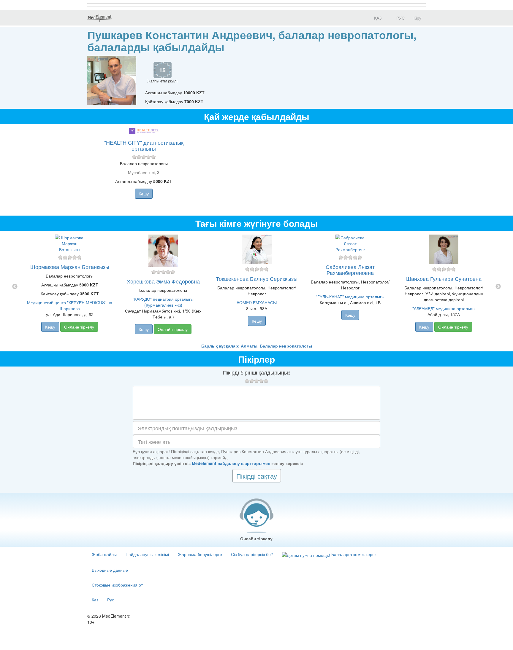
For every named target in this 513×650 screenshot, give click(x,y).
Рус (110, 600)
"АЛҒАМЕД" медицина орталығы (443, 308)
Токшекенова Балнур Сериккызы (256, 278)
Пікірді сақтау (256, 475)
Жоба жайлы (104, 554)
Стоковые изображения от (117, 585)
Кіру (417, 18)
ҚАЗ (377, 18)
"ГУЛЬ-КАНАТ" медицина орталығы (350, 296)
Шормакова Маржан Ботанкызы (69, 266)
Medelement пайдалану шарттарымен (231, 463)
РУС (400, 18)
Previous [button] (15, 287)
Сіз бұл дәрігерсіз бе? (252, 554)
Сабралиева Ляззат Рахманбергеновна (350, 269)
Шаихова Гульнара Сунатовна (444, 278)
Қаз (95, 600)
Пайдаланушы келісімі (147, 554)
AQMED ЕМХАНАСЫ (257, 302)
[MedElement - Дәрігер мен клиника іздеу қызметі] (99, 17)
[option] (256, 286)
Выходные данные (110, 570)
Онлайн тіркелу (79, 327)
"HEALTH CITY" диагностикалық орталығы (143, 145)
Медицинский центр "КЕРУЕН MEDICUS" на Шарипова (69, 305)
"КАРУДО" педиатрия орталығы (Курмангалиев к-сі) (163, 302)
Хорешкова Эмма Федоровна (163, 281)
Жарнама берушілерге (200, 554)
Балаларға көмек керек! (354, 554)
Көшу (144, 194)
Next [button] (498, 287)
